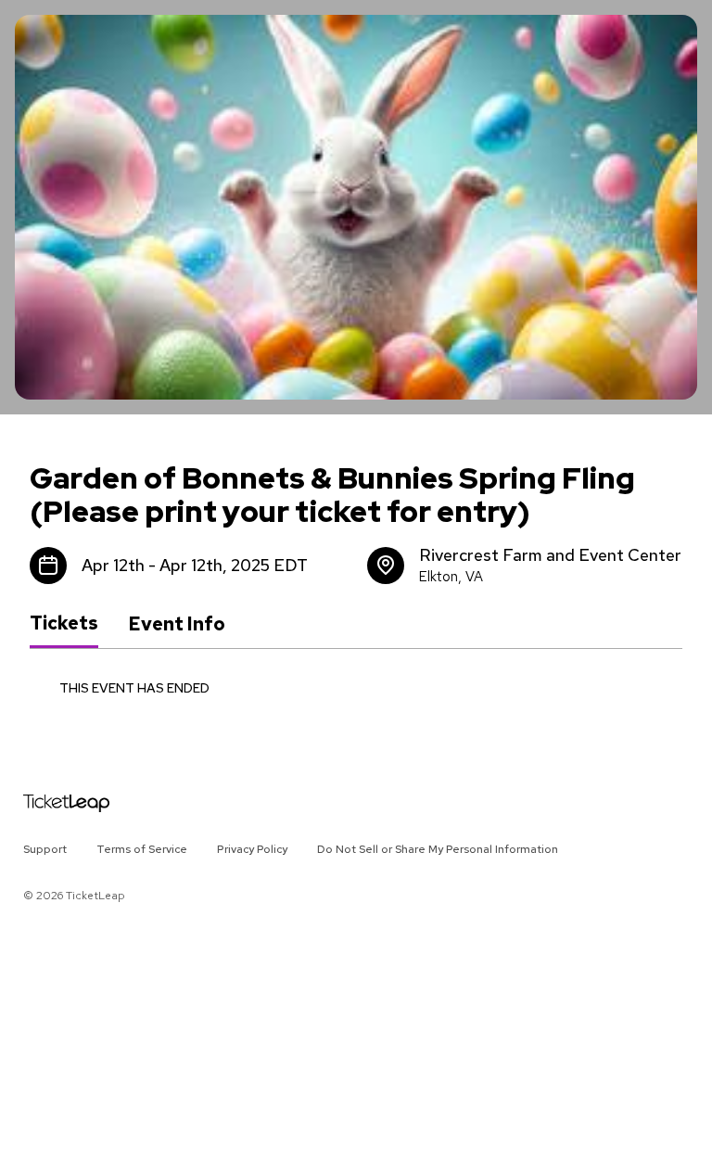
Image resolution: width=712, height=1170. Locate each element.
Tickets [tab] (64, 623)
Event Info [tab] (176, 624)
